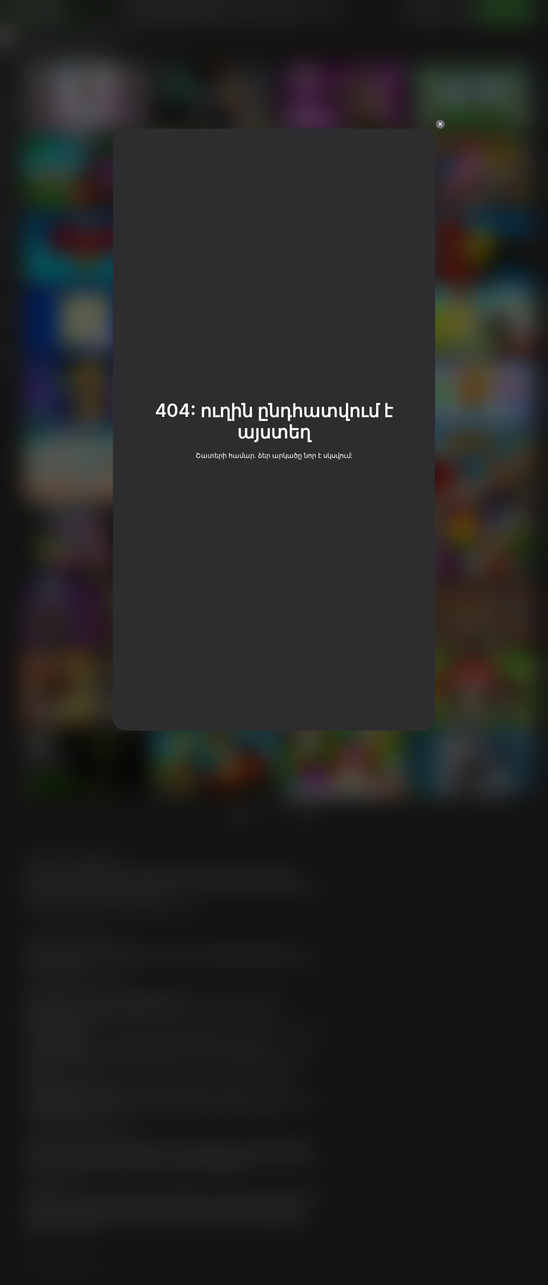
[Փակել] (440, 124)
